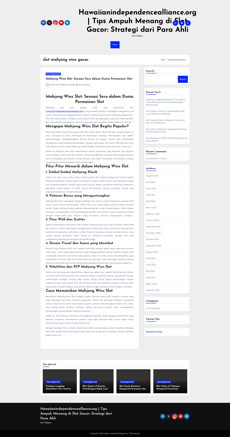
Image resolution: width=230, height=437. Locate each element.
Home (115, 45)
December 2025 (153, 227)
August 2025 (152, 252)
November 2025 (153, 233)
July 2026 (150, 182)
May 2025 (150, 271)
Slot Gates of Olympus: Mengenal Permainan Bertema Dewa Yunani (168, 389)
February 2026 (153, 214)
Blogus (122, 433)
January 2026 (152, 220)
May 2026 (150, 195)
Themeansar (134, 433)
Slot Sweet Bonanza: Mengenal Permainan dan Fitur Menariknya (132, 389)
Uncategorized (53, 74)
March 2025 (151, 284)
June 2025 (151, 265)
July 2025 (150, 258)
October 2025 (152, 239)
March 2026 (151, 207)
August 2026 (152, 176)
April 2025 (150, 277)
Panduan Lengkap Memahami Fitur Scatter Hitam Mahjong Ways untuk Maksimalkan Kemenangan (166, 102)
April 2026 (151, 201)
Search (150, 71)
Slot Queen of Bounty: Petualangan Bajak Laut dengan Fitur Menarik (95, 389)
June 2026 (151, 188)
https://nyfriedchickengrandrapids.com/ (65, 111)
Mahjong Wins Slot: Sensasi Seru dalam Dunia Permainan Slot (89, 78)
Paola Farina (55, 85)
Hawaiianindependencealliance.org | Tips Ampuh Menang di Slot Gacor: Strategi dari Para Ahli (137, 21)
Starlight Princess (154, 331)
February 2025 (153, 290)
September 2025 (153, 246)
